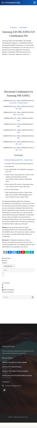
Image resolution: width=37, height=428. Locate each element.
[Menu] (34, 2)
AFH (15, 114)
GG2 (20, 109)
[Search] (32, 297)
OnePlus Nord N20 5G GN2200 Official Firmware (17, 375)
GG (16, 109)
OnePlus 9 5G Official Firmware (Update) (14, 362)
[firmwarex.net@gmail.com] (4, 386)
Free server (12, 103)
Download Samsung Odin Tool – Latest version (18, 160)
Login (5, 260)
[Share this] (10, 252)
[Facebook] (4, 390)
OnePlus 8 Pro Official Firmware (12, 367)
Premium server (23, 103)
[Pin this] (23, 252)
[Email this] (5, 252)
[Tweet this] (14, 252)
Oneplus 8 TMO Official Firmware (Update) (15, 371)
